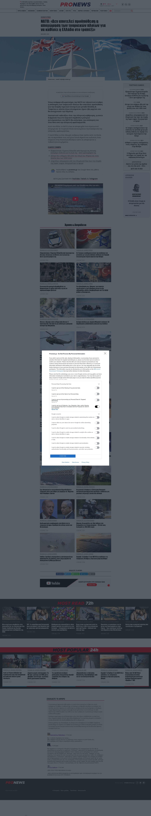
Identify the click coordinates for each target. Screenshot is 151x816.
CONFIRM (63, 456)
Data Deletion (65, 462)
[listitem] (75, 384)
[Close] (105, 354)
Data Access (75, 462)
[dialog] (75, 408)
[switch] (97, 388)
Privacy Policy (85, 462)
